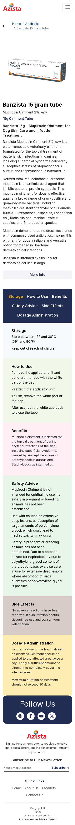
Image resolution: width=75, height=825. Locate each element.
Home (16, 24)
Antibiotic (32, 24)
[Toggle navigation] (67, 7)
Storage (15, 296)
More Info (37, 275)
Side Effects (52, 306)
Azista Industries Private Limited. (37, 819)
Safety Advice (25, 306)
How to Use (37, 296)
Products (49, 788)
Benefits (59, 296)
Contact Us (34, 795)
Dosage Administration (37, 315)
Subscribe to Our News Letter (37, 760)
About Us (31, 788)
